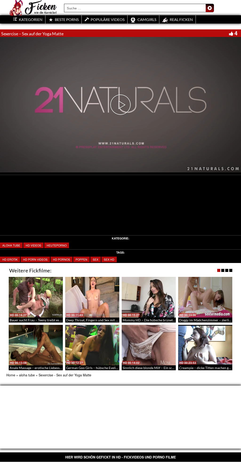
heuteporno (57, 245)
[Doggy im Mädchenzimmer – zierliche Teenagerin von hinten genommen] (205, 297)
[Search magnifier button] (210, 8)
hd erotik (10, 259)
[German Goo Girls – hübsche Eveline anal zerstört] (92, 345)
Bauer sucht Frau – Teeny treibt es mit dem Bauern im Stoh (52, 320)
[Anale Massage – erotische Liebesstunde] (36, 345)
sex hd (109, 259)
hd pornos (61, 259)
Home (10, 375)
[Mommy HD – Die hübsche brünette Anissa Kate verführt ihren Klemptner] (149, 297)
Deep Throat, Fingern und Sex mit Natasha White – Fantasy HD (112, 320)
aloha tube (11, 245)
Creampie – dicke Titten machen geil (205, 368)
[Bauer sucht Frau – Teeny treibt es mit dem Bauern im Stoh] (36, 297)
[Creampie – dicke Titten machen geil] (205, 345)
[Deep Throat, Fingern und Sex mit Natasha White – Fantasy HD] (92, 297)
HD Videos (33, 245)
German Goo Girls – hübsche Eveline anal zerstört (102, 368)
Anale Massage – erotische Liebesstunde (39, 368)
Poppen (81, 259)
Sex (95, 259)
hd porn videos (35, 259)
